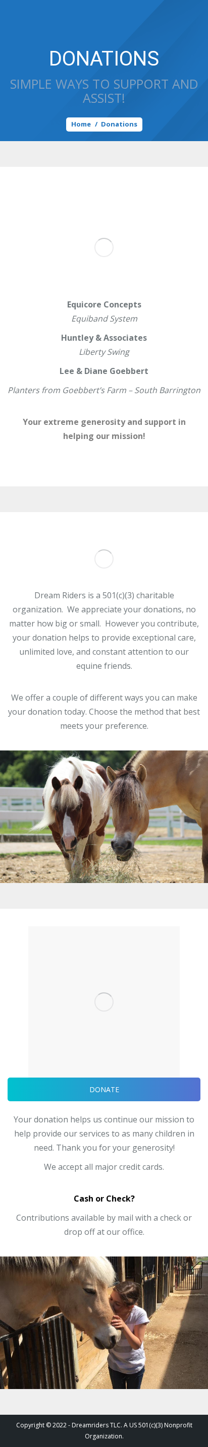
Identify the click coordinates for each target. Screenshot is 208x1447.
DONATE (104, 1089)
